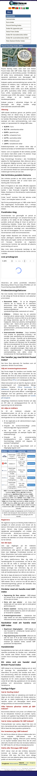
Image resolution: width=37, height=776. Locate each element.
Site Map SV (14, 770)
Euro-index (10, 22)
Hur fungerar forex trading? (27, 763)
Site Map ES (25, 768)
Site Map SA (29, 770)
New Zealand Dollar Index (15, 41)
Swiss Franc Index (12, 32)
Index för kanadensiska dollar (17, 35)
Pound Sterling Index (13, 25)
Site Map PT (22, 770)
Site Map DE (32, 768)
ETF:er (14, 380)
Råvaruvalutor (14, 763)
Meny (9, 12)
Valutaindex (10, 19)
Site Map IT (7, 770)
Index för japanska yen (14, 28)
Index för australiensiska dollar (17, 38)
